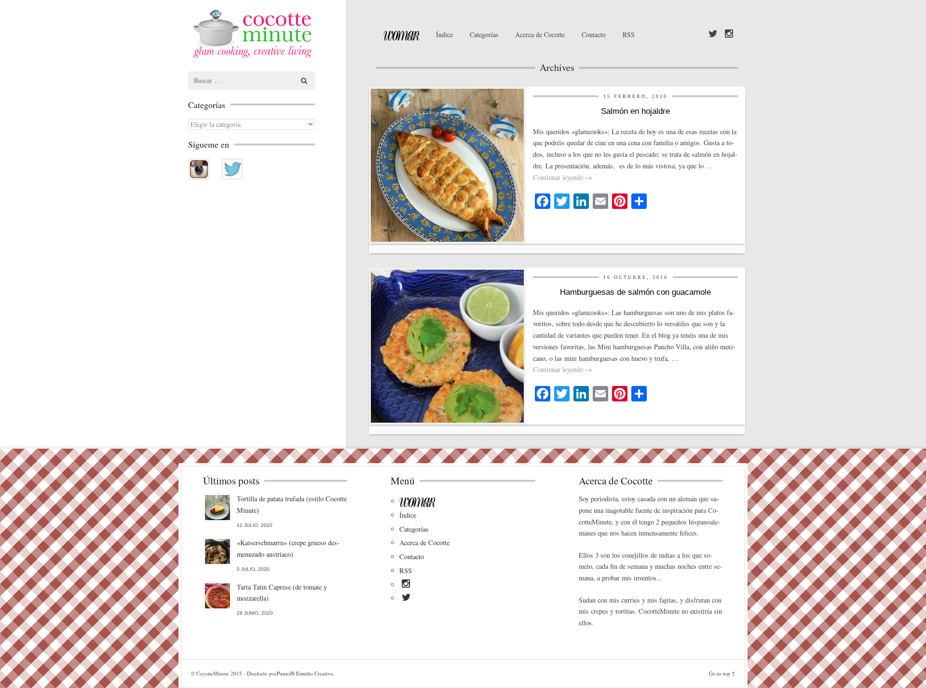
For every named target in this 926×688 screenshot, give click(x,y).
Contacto (594, 34)
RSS (629, 34)
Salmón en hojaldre (635, 111)
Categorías (484, 34)
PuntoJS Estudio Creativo (305, 673)
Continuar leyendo (562, 177)
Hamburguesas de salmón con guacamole (635, 292)
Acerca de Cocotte (540, 34)
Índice (444, 34)
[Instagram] (728, 34)
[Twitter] (713, 34)
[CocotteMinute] (275, 34)
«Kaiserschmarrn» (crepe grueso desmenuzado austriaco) (288, 548)
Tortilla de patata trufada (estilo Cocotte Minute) (292, 504)
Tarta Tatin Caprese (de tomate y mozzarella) (282, 592)
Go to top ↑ (722, 673)
